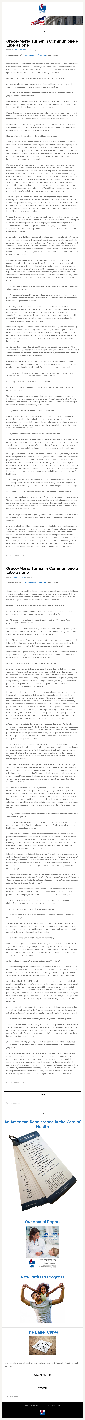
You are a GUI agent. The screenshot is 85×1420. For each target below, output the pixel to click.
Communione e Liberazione (34, 66)
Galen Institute (42, 20)
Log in (59, 1417)
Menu (44, 43)
